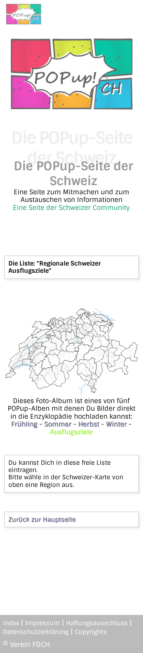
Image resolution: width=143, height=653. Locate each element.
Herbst (88, 424)
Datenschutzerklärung (36, 632)
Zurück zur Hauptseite (42, 519)
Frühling (24, 424)
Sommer (57, 424)
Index (11, 623)
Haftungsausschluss (97, 623)
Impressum (42, 623)
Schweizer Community (94, 207)
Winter (116, 424)
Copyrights (91, 632)
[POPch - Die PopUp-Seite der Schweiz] (23, 14)
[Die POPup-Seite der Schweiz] (72, 107)
